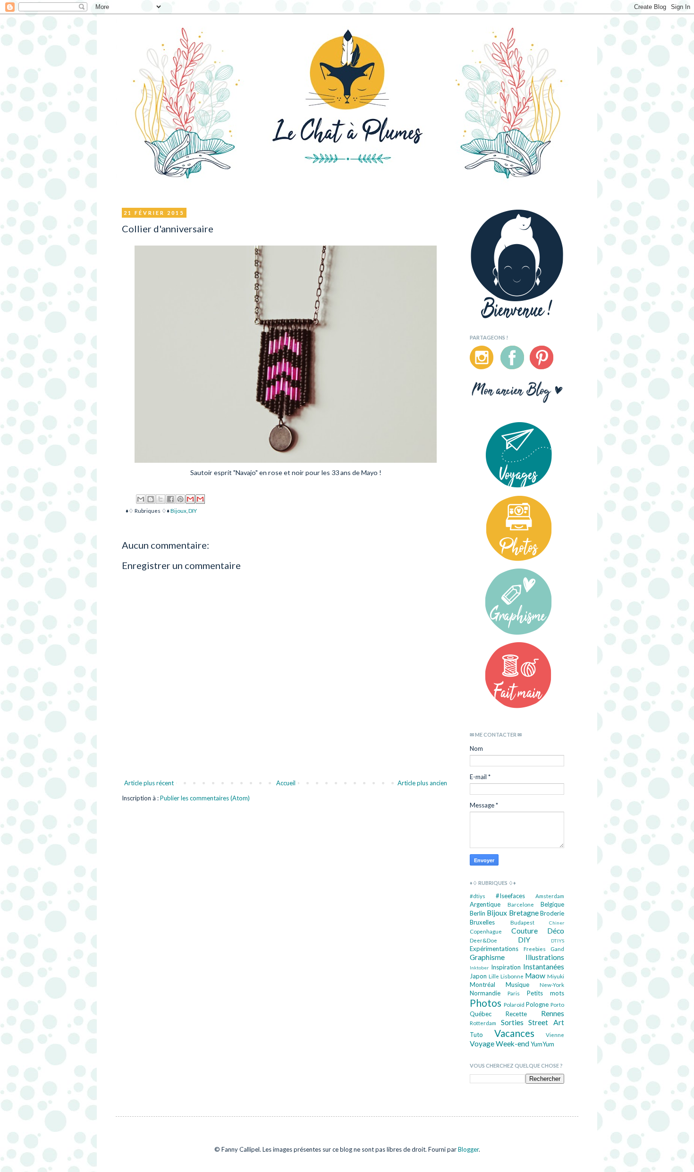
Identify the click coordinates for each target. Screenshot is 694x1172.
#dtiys (477, 895)
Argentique (485, 904)
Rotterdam (483, 1022)
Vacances (514, 1033)
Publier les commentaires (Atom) (205, 798)
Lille (494, 976)
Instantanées (543, 966)
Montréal (482, 984)
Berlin (477, 913)
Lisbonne (512, 976)
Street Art (546, 1022)
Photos (485, 1003)
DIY (192, 510)
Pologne (537, 1004)
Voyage (482, 1043)
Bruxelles (482, 922)
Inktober (479, 967)
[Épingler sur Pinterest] (180, 499)
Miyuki (555, 976)
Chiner (556, 923)
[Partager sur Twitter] (160, 499)
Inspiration (506, 967)
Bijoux (178, 510)
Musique (517, 984)
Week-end (512, 1043)
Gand (557, 948)
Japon (478, 976)
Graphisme (487, 957)
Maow (535, 975)
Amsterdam (549, 895)
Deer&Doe (483, 940)
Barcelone (521, 904)
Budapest (522, 922)
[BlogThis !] (150, 499)
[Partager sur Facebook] (170, 499)
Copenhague (486, 931)
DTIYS (557, 940)
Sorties (512, 1022)
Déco (555, 930)
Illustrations (544, 957)
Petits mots (545, 993)
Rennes (552, 1013)
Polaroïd (514, 1004)
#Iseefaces (510, 896)
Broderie (552, 913)
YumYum (542, 1044)
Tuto (476, 1034)
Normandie (485, 993)
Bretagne (524, 913)
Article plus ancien (422, 783)
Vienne (555, 1034)
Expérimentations (494, 948)
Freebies (535, 948)
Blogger (468, 1149)
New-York (552, 984)
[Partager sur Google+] (200, 499)
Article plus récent (149, 783)
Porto (557, 1004)
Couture (524, 930)
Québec (480, 1014)
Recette (516, 1014)
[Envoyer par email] (140, 499)
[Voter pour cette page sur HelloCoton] (190, 499)
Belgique (552, 904)
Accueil (286, 783)
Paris (514, 993)
